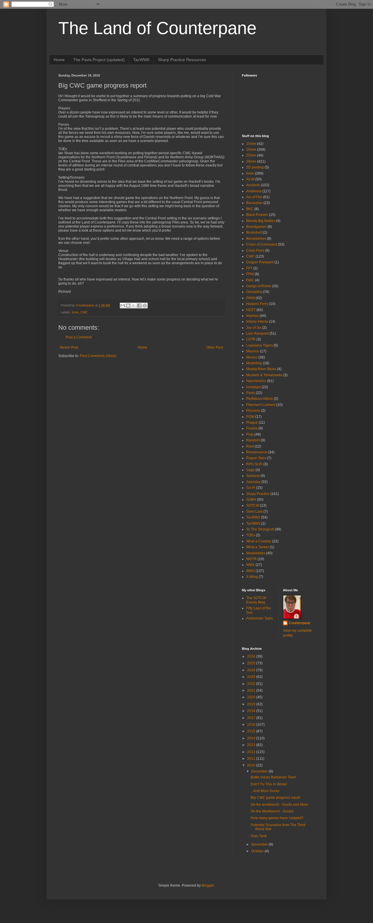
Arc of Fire (254, 197)
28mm (251, 161)
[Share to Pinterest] (145, 305)
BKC (250, 209)
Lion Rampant (257, 333)
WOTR (251, 559)
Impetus (252, 316)
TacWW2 (253, 517)
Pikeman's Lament (260, 405)
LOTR (251, 339)
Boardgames (256, 227)
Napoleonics (256, 381)
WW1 (250, 565)
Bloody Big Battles (260, 221)
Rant (250, 446)
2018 (251, 711)
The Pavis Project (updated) (99, 59)
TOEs (250, 535)
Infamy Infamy (257, 322)
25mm (251, 155)
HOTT (251, 310)
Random (253, 440)
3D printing (255, 167)
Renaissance (256, 452)
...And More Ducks (265, 791)
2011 (251, 759)
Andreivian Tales (259, 618)
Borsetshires (256, 239)
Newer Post (69, 347)
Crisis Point (255, 250)
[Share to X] (134, 305)
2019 (251, 704)
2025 (251, 663)
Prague (252, 422)
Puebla (252, 428)
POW (250, 417)
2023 (251, 677)
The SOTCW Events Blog (256, 600)
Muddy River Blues (261, 369)
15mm (251, 144)
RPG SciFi (254, 464)
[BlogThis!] (128, 305)
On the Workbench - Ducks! (272, 811)
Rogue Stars (256, 458)
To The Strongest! (260, 529)
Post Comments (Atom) (98, 356)
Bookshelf (254, 232)
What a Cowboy (258, 541)
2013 (251, 745)
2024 (251, 670)
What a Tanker (257, 547)
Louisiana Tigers (259, 345)
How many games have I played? (277, 818)
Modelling (254, 363)
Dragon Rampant (260, 262)
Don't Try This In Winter (269, 784)
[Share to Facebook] (139, 305)
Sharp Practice (258, 494)
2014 (251, 738)
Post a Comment (79, 337)
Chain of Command (261, 244)
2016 (251, 725)
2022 (251, 684)
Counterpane (299, 623)
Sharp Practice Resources (182, 59)
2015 (251, 731)
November (260, 844)
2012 (251, 752)
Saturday (253, 482)
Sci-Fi (250, 488)
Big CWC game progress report (275, 798)
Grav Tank (259, 836)
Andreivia (253, 191)
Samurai (253, 476)
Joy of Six (253, 328)
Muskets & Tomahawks (264, 375)
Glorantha (254, 292)
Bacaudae (254, 203)
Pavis (250, 393)
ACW (250, 179)
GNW (250, 298)
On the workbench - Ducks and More (279, 805)
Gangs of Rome (258, 286)
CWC (84, 312)
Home (59, 59)
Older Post (214, 347)
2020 (251, 697)
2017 (251, 718)
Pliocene (253, 411)
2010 (251, 765)
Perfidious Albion (259, 399)
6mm (75, 312)
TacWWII (141, 59)
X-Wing (252, 577)
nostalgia (253, 387)
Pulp (250, 434)
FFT (249, 268)
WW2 (250, 571)
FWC (250, 280)
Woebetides (255, 553)
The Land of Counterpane (157, 28)
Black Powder (257, 215)
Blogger (208, 885)
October (258, 851)
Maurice (252, 351)
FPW (250, 274)
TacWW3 (253, 523)
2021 (251, 690)
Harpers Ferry (257, 304)
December (260, 771)
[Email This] (123, 305)
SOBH (251, 500)
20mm (251, 150)
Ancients (253, 185)
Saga (250, 470)
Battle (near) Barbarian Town (273, 777)
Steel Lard (254, 512)
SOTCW (252, 505)
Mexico (252, 357)
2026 (251, 656)
